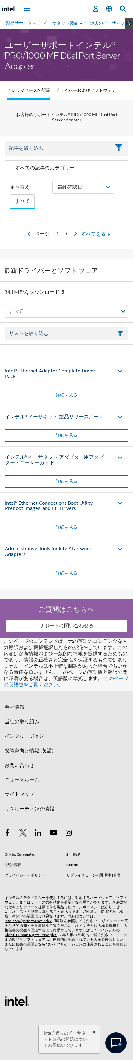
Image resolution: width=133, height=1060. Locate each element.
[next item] (129, 23)
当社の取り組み (22, 722)
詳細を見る (66, 395)
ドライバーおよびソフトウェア (85, 90)
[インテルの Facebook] (7, 833)
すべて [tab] (22, 201)
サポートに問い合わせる (66, 626)
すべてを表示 (96, 234)
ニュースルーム (22, 780)
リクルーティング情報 (29, 809)
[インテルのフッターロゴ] (17, 1001)
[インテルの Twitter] (23, 833)
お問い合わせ (19, 765)
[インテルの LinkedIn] (38, 833)
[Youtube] (53, 833)
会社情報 (14, 707)
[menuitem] (61, 23)
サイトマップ (19, 794)
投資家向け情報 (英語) (29, 751)
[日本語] (109, 8)
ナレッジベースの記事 (28, 90)
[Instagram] (68, 833)
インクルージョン (24, 736)
